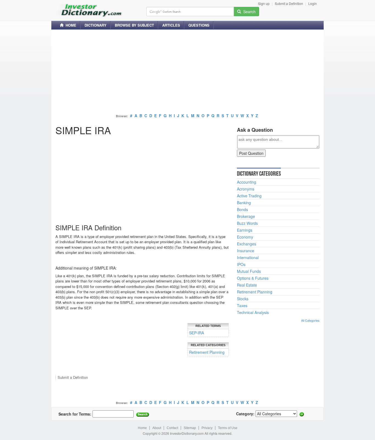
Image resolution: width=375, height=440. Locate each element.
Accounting (246, 182)
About (156, 428)
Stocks (242, 298)
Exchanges (246, 243)
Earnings (244, 230)
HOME (69, 25)
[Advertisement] (187, 72)
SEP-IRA (196, 332)
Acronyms (245, 189)
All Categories (310, 320)
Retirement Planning (207, 352)
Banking (244, 202)
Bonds (242, 209)
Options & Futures (252, 278)
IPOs (241, 264)
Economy (245, 237)
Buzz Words (247, 223)
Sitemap (190, 428)
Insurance (245, 250)
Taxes (242, 305)
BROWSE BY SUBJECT (134, 25)
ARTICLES (171, 25)
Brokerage (246, 216)
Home (142, 428)
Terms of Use (227, 428)
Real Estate (247, 285)
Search (248, 11)
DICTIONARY (96, 25)
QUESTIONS (198, 25)
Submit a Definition (289, 3)
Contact (172, 428)
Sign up (264, 3)
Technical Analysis (253, 312)
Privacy (207, 428)
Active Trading (249, 195)
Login (312, 3)
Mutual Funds (249, 271)
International (248, 257)
